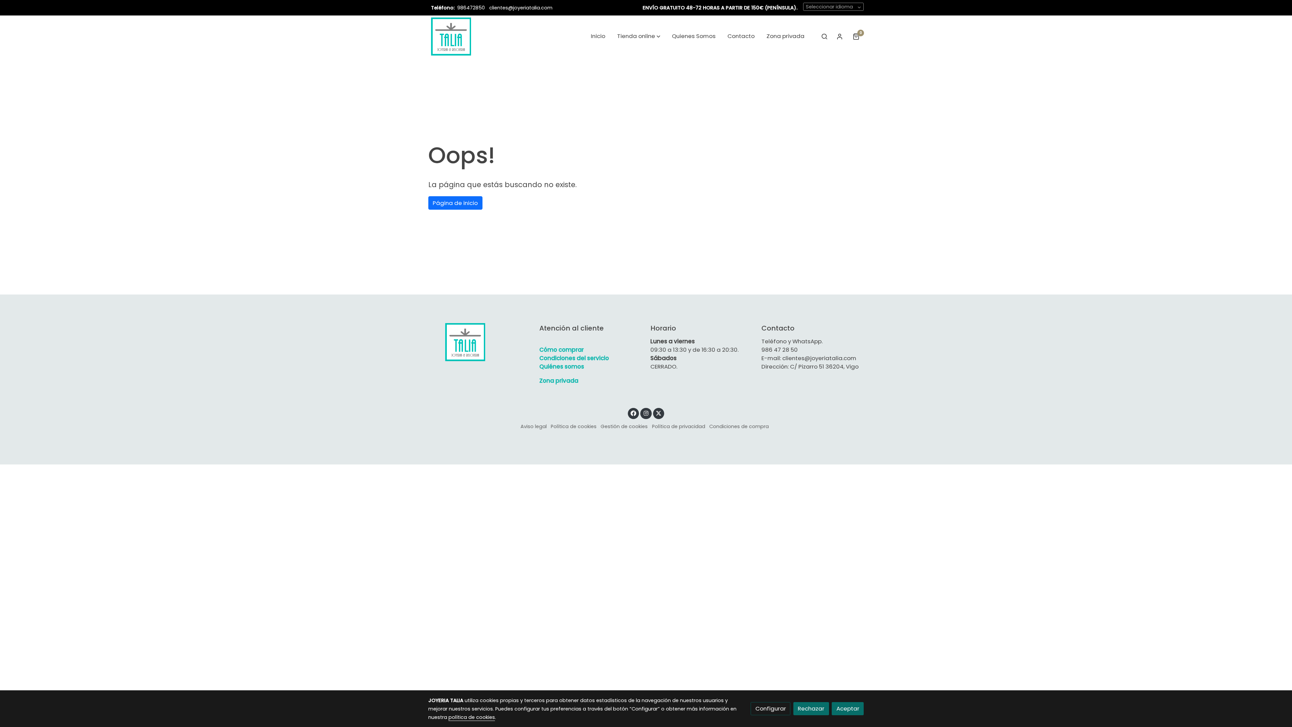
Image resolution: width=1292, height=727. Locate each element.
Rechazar (811, 708)
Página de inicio (455, 203)
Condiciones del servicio (574, 358)
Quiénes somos (561, 366)
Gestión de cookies (624, 426)
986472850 (471, 7)
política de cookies (471, 717)
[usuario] (840, 36)
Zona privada (558, 381)
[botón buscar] (824, 36)
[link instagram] (646, 413)
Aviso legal (534, 426)
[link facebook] (633, 413)
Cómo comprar (561, 350)
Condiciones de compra (739, 426)
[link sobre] (479, 342)
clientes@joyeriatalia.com (520, 7)
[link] (451, 36)
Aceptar (847, 708)
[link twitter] (659, 413)
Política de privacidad (678, 426)
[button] (638, 36)
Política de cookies (574, 426)
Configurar (770, 708)
